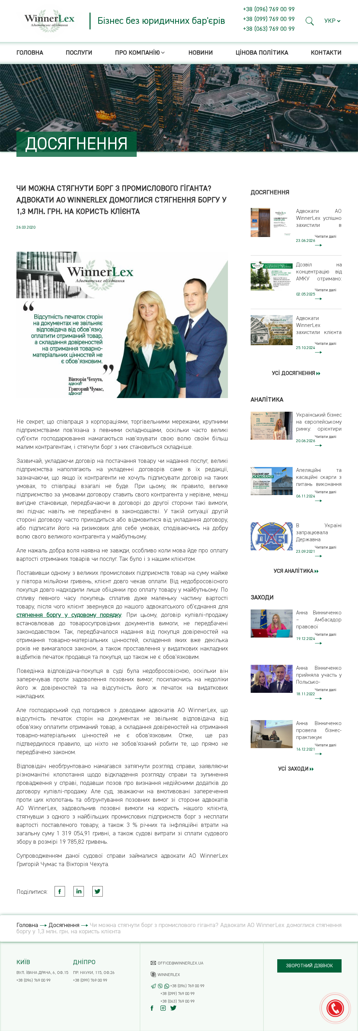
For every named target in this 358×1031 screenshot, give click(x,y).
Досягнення (64, 925)
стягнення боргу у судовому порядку (68, 615)
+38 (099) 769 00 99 (269, 19)
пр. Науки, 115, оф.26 (94, 973)
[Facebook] (155, 1008)
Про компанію (137, 53)
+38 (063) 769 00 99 (269, 29)
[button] (310, 21)
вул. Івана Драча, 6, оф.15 (42, 973)
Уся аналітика (294, 571)
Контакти (326, 53)
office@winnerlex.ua (180, 963)
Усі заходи (294, 769)
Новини (200, 53)
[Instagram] (164, 1008)
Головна (29, 53)
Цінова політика (262, 53)
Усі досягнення (294, 373)
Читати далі (325, 237)
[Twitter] (174, 1008)
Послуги (79, 53)
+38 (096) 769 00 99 (269, 9)
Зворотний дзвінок (309, 965)
